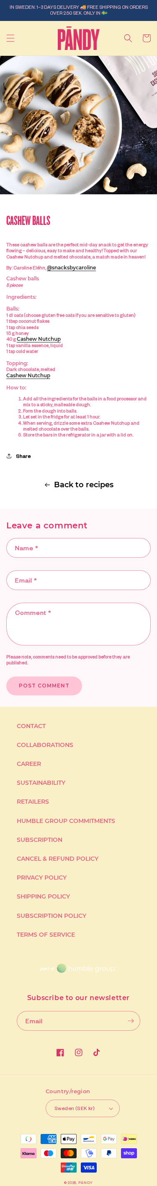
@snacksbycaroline (71, 267)
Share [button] (23, 455)
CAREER (29, 764)
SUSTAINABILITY (41, 782)
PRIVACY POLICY (42, 877)
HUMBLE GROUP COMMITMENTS (66, 821)
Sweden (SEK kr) (74, 1108)
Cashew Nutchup (39, 339)
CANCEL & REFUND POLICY (57, 858)
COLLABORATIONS (45, 745)
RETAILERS (33, 801)
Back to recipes (83, 485)
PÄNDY (85, 1183)
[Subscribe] (130, 1021)
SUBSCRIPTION (39, 840)
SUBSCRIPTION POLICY (51, 916)
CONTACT (31, 726)
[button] (10, 38)
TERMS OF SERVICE (46, 934)
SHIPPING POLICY (43, 896)
